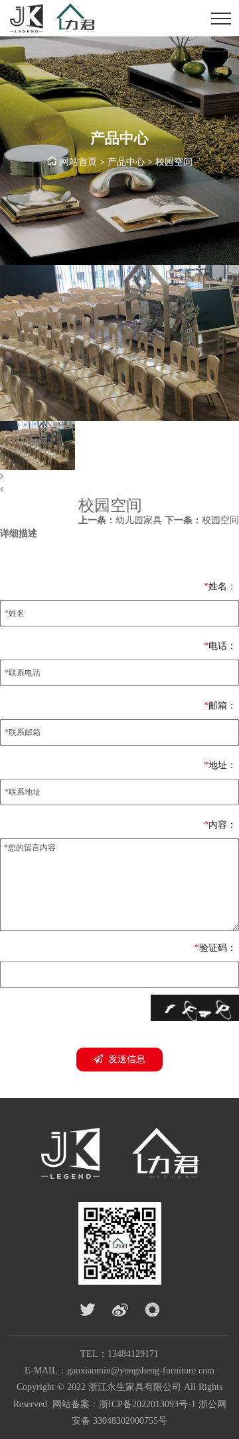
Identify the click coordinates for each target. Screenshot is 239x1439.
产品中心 (126, 162)
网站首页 (78, 162)
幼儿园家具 (120, 520)
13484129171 (133, 1354)
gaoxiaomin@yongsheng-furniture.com (140, 1370)
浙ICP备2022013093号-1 (147, 1404)
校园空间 (174, 162)
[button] (119, 476)
